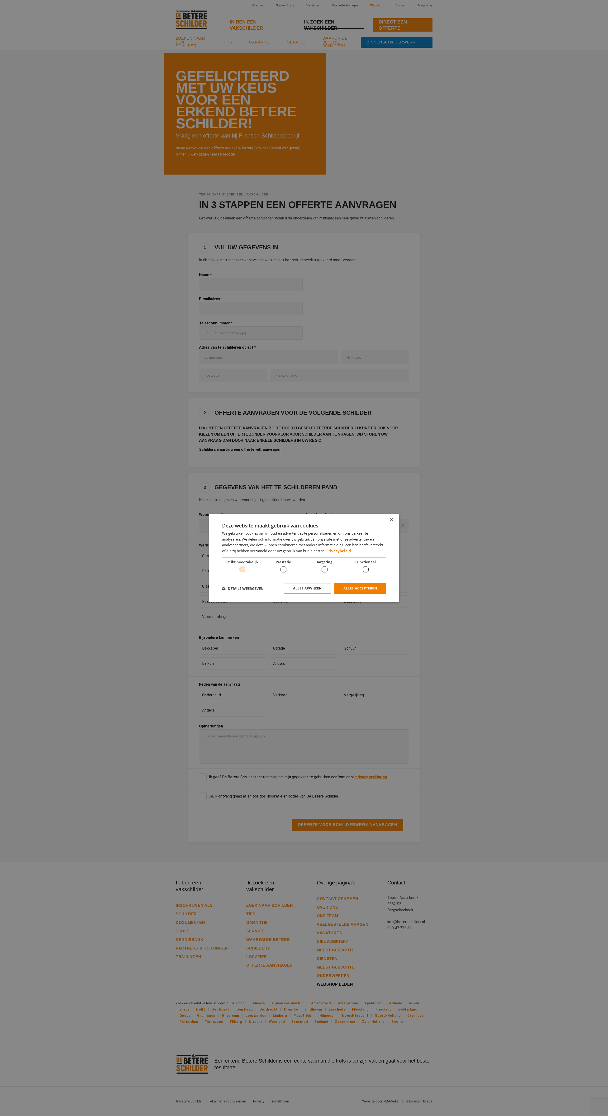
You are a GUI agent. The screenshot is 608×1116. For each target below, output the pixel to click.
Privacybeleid (338, 550)
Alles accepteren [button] (360, 588)
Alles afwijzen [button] (307, 588)
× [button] (391, 519)
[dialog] (304, 558)
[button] (243, 588)
